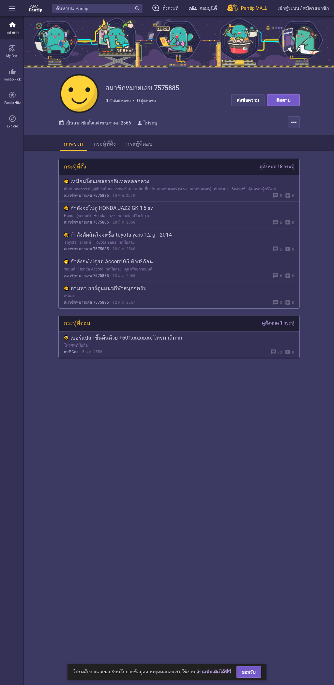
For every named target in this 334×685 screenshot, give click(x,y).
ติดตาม (283, 100)
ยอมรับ (249, 672)
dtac (68, 189)
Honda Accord (90, 269)
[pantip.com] (35, 8)
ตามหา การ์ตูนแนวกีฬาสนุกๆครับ (108, 288)
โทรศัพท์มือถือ (76, 345)
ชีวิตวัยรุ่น (140, 215)
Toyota (70, 242)
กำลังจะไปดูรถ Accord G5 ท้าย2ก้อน (111, 261)
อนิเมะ (69, 296)
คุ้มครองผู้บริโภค (262, 189)
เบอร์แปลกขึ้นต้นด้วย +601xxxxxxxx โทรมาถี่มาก (126, 338)
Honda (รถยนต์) (77, 215)
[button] (12, 8)
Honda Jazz (104, 215)
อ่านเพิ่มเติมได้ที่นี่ (213, 671)
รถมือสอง (127, 242)
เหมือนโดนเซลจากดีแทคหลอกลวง (109, 181)
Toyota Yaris (105, 242)
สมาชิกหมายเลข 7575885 (86, 195)
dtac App (221, 189)
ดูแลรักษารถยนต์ (138, 269)
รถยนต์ (124, 215)
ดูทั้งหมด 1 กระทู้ (278, 323)
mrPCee (71, 352)
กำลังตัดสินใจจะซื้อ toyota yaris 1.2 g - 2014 (121, 235)
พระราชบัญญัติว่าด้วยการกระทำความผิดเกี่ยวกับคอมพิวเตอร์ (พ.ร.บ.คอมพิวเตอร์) (142, 189)
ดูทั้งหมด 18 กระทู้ (276, 166)
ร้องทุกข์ (239, 189)
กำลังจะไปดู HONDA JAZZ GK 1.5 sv (111, 208)
